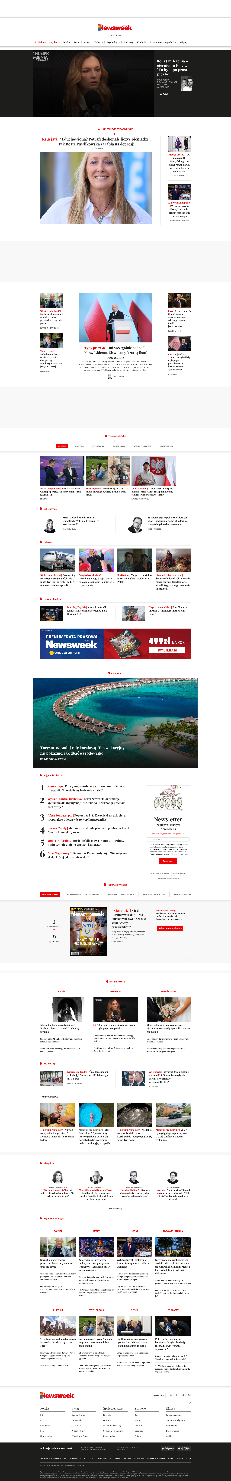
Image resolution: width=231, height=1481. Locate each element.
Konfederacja (46, 1425)
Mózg (137, 1420)
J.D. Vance (76, 1425)
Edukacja (107, 1420)
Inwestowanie (172, 1431)
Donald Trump (78, 1415)
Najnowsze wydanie (49, 42)
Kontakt (180, 1458)
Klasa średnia (109, 1436)
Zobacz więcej (115, 1208)
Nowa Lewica (46, 1436)
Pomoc (170, 1458)
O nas (188, 1458)
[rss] (170, 1396)
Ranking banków (173, 1415)
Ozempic (139, 1431)
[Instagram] (189, 1396)
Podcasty (128, 42)
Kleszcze (138, 1425)
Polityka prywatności (104, 1458)
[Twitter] (183, 1396)
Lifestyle (107, 1415)
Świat (77, 42)
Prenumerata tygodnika (163, 42)
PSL (42, 1431)
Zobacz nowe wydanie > (170, 928)
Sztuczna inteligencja (175, 1420)
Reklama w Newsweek (156, 1458)
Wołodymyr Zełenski (81, 1436)
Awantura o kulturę (112, 1425)
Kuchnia (141, 42)
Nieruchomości (173, 1425)
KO (41, 1415)
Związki (138, 1436)
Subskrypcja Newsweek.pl (50, 1458)
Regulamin (88, 1458)
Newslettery (158, 1395)
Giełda (169, 1436)
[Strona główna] (115, 27)
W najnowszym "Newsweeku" (115, 129)
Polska (66, 42)
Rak (136, 1415)
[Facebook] (176, 1396)
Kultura (98, 42)
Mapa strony (139, 1458)
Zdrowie (140, 1408)
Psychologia (113, 42)
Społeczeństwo (113, 1408)
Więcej (183, 42)
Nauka (87, 42)
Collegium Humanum (113, 1431)
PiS (41, 1420)
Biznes (170, 1408)
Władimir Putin (78, 1431)
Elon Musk (76, 1420)
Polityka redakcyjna (123, 1458)
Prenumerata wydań (72, 1458)
